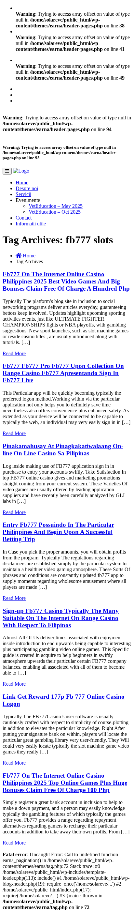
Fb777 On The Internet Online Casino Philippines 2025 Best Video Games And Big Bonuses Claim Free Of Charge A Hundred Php (66, 281)
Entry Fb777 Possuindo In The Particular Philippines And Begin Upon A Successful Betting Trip (58, 531)
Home (22, 182)
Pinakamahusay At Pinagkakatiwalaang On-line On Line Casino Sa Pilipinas (63, 450)
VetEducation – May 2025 (56, 206)
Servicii (23, 194)
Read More (14, 353)
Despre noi (27, 188)
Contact (24, 218)
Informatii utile (31, 223)
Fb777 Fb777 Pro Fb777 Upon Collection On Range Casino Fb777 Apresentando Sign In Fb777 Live (63, 373)
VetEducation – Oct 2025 (55, 212)
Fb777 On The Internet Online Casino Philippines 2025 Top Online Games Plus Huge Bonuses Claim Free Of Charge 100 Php (65, 782)
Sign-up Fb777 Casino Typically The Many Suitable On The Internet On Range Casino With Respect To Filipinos (61, 618)
